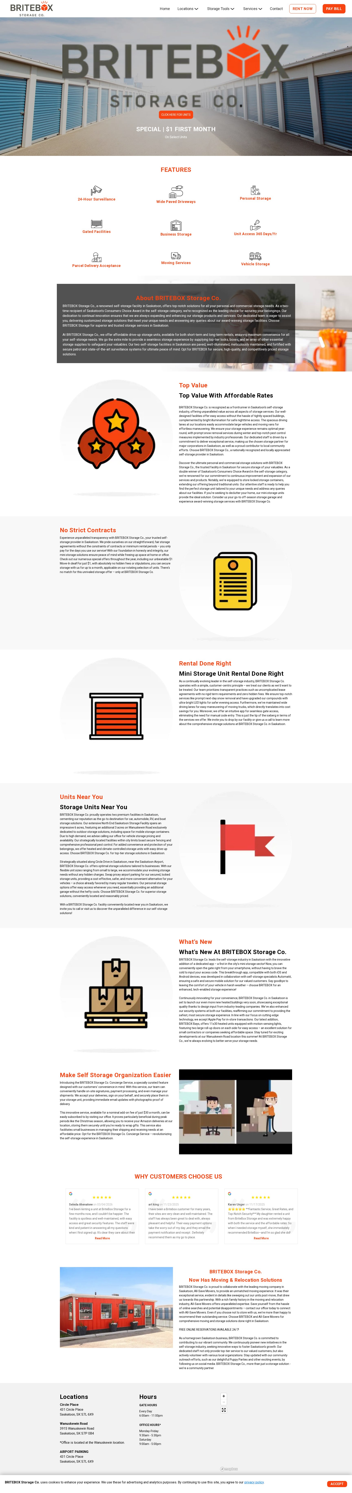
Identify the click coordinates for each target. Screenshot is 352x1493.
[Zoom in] (224, 1396)
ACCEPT (337, 1484)
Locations (186, 9)
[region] (255, 1432)
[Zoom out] (224, 1402)
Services (250, 9)
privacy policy (254, 1482)
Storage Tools (218, 9)
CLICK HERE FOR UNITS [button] (176, 114)
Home (165, 9)
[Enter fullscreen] (224, 1410)
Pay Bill (334, 9)
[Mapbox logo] (229, 1469)
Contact (276, 9)
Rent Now (302, 9)
